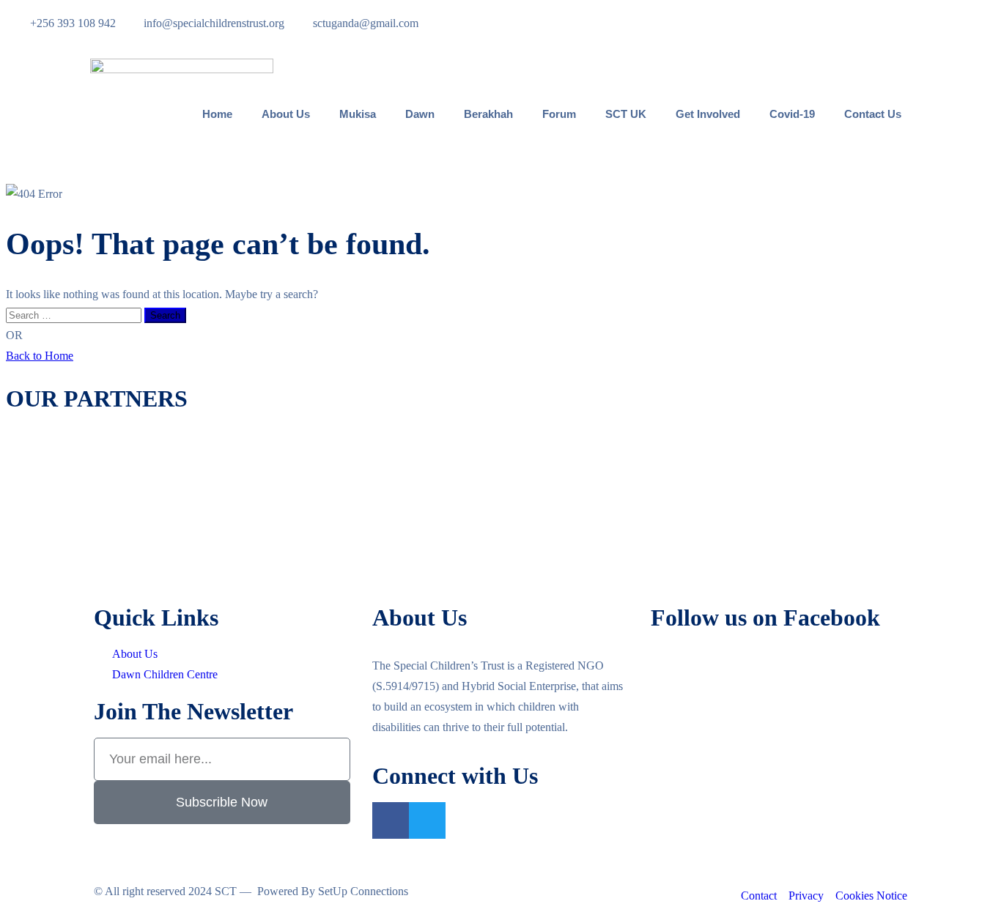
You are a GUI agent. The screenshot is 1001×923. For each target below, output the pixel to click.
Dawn (420, 114)
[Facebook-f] (390, 820)
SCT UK (625, 114)
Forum (559, 114)
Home (217, 114)
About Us (286, 114)
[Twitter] (427, 820)
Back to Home (39, 355)
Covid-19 (792, 114)
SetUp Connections (363, 891)
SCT (226, 891)
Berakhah (488, 114)
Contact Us (872, 114)
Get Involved (708, 114)
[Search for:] (75, 314)
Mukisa (357, 114)
